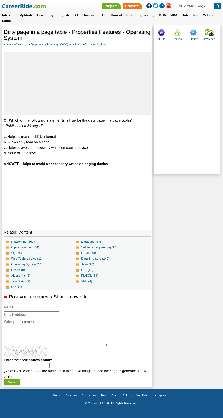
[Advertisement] (77, 83)
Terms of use (109, 395)
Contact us (89, 395)
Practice (132, 6)
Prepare (111, 6)
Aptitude (26, 15)
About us (71, 395)
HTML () (88, 253)
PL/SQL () (89, 275)
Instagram (160, 395)
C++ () (87, 270)
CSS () (16, 287)
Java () (87, 264)
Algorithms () (20, 275)
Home (7, 44)
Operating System (95, 44)
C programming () (25, 247)
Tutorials (193, 39)
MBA (173, 15)
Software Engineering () (99, 247)
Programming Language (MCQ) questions (55, 44)
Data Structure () (95, 258)
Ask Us (127, 395)
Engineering (146, 15)
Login (6, 20)
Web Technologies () (27, 258)
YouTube (142, 395)
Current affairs (121, 15)
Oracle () (18, 270)
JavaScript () (20, 281)
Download (209, 39)
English (63, 15)
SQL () (16, 253)
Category (20, 44)
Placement (90, 15)
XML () (86, 281)
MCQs (161, 39)
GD (75, 15)
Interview (9, 15)
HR (104, 15)
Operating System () (26, 264)
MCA (162, 15)
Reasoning (45, 15)
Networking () (23, 241)
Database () (91, 241)
